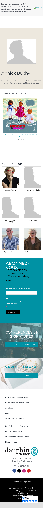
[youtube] (29, 471)
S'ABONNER (13, 312)
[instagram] (24, 471)
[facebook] (14, 471)
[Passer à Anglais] (38, 8)
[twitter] (19, 471)
